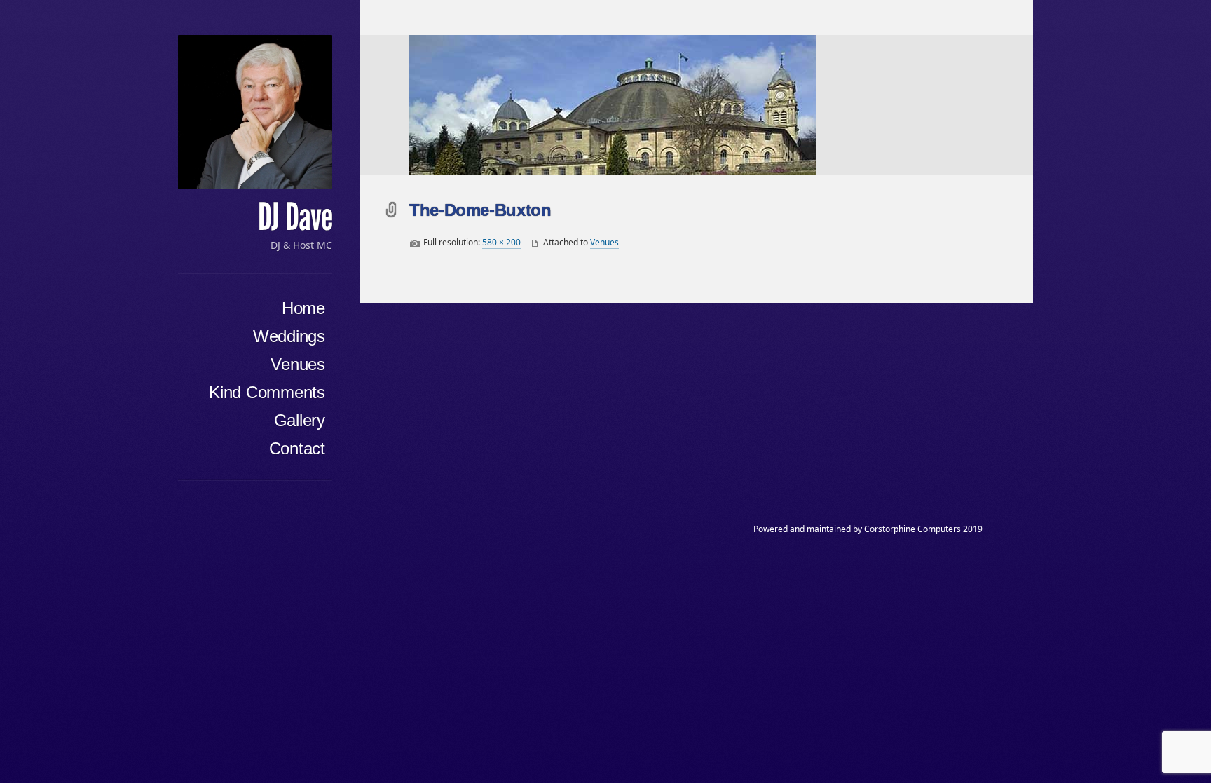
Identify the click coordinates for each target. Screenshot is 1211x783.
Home (303, 308)
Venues (298, 364)
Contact (297, 448)
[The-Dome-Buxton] (721, 105)
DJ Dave (295, 217)
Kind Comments (267, 392)
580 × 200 (501, 242)
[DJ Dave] (255, 112)
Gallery (299, 420)
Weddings (289, 336)
